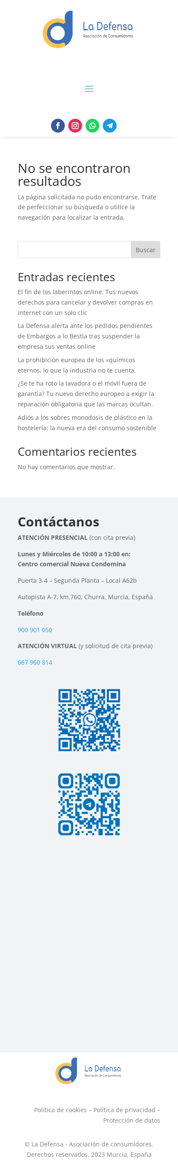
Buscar (146, 250)
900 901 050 (35, 630)
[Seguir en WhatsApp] (92, 126)
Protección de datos (131, 1120)
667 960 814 (35, 662)
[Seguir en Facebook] (58, 126)
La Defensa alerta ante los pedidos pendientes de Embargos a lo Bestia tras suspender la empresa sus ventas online (85, 336)
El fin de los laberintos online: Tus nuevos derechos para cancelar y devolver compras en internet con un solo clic (85, 302)
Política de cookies (60, 1110)
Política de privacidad (124, 1110)
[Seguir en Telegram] (110, 126)
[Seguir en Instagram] (75, 126)
